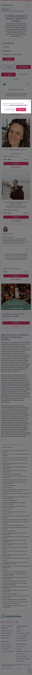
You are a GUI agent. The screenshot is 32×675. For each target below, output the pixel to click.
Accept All (21, 109)
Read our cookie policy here (18, 105)
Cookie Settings (9, 109)
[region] (16, 106)
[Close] (29, 101)
